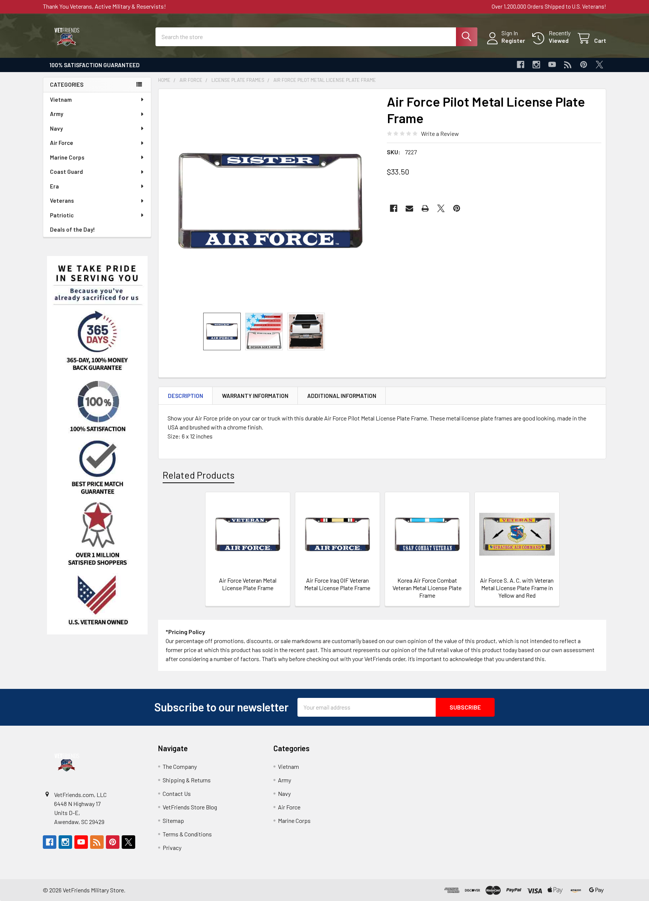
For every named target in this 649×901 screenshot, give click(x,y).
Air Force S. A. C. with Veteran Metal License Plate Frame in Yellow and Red (517, 588)
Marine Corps (67, 157)
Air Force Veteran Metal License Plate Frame (247, 584)
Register (513, 40)
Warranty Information (255, 395)
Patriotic (62, 215)
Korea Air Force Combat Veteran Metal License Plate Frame (427, 588)
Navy (56, 128)
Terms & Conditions (187, 834)
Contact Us (177, 793)
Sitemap (173, 820)
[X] (599, 64)
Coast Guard (66, 171)
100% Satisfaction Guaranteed (95, 65)
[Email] (409, 208)
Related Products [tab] (198, 475)
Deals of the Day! (72, 229)
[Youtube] (552, 64)
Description (185, 395)
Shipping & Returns (187, 779)
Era (54, 186)
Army (56, 113)
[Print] (425, 208)
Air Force (61, 142)
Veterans (62, 200)
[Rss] (568, 64)
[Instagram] (536, 64)
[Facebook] (520, 64)
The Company (180, 766)
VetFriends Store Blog (190, 807)
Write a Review (440, 133)
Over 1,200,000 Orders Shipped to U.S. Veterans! (549, 6)
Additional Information (341, 395)
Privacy (172, 847)
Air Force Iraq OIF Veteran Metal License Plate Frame (337, 584)
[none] (270, 200)
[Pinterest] (583, 64)
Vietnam (61, 99)
